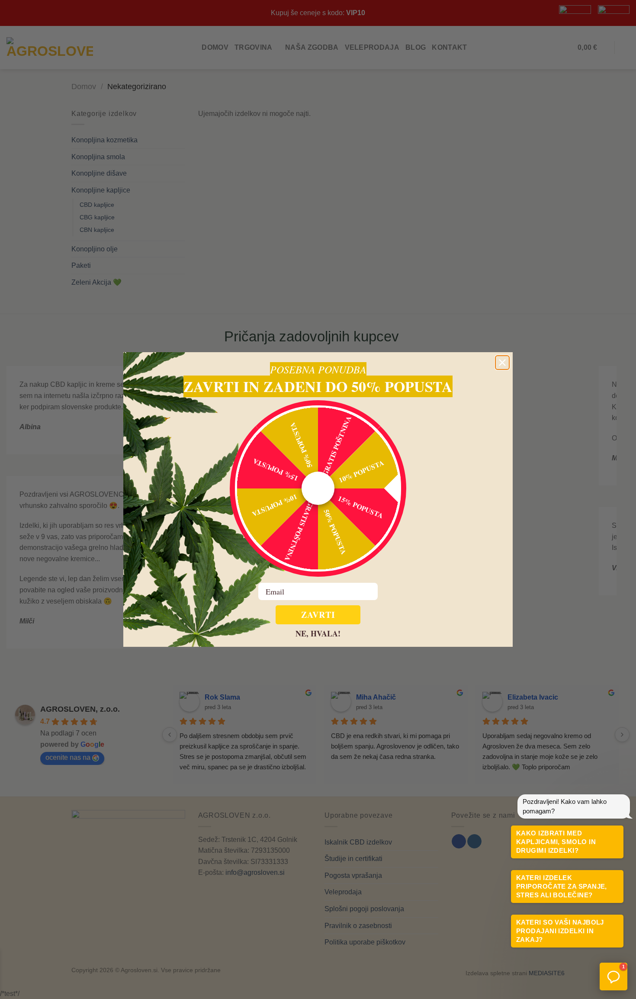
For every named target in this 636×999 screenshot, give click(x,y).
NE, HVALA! (318, 633)
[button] (613, 976)
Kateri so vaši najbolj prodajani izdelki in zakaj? (560, 931)
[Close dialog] (502, 362)
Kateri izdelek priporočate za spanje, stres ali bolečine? (561, 886)
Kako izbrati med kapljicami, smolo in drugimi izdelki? (556, 841)
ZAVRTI (318, 614)
